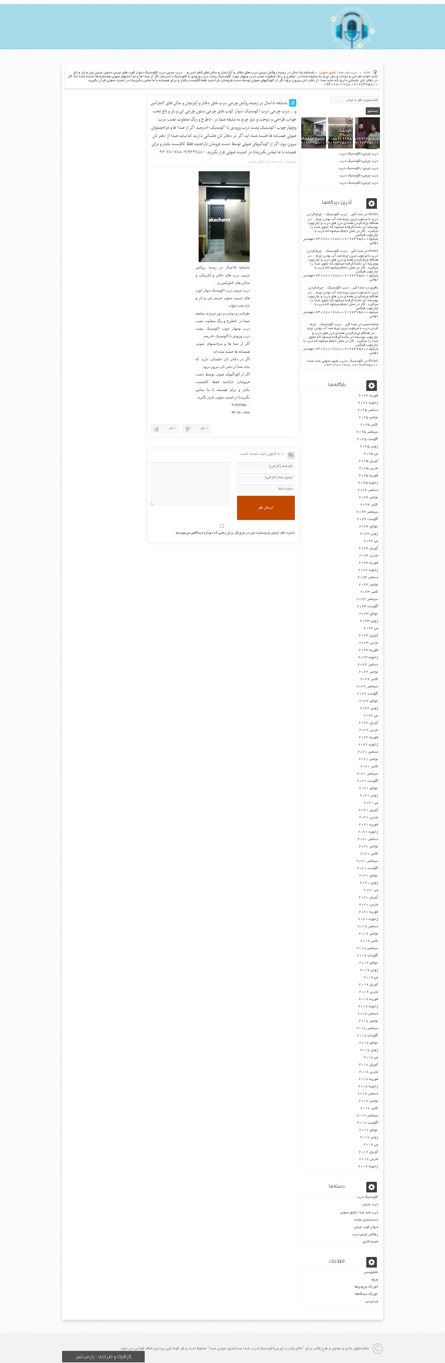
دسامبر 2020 (368, 839)
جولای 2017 (368, 1130)
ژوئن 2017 (369, 1137)
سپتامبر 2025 (367, 432)
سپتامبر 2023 (367, 599)
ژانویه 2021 (368, 832)
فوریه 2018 (368, 1079)
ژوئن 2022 (369, 708)
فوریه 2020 (368, 912)
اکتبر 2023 (369, 592)
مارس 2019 (368, 992)
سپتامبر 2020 (367, 861)
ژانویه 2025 (368, 483)
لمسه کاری (370, 1242)
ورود (374, 1279)
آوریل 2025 (368, 461)
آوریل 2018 (368, 1065)
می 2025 (371, 454)
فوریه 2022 (368, 737)
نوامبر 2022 (368, 672)
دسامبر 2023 (368, 577)
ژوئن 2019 (369, 970)
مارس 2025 (368, 468)
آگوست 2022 (367, 694)
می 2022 (371, 716)
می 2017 (371, 1145)
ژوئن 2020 (369, 883)
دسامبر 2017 (368, 1094)
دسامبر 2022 (368, 665)
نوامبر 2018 (368, 1021)
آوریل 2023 (368, 636)
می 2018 (371, 1057)
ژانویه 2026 (368, 403)
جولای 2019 (368, 963)
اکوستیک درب (367, 1197)
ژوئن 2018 (369, 1050)
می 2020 (371, 890)
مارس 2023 (368, 643)
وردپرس (371, 1301)
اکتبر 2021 (369, 766)
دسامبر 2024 (368, 490)
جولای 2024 (368, 526)
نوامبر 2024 (368, 497)
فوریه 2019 (368, 999)
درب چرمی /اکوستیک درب (358, 168)
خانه (367, 73)
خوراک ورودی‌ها (366, 1287)
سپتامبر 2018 (367, 1028)
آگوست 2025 (367, 439)
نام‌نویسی (371, 1272)
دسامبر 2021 (368, 752)
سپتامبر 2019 (367, 948)
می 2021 (371, 803)
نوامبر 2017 (368, 1101)
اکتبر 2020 (369, 854)
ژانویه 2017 (368, 1166)
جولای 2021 (368, 788)
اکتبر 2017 (369, 1108)
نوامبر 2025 (368, 417)
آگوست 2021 (367, 781)
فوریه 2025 (368, 476)
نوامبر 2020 (368, 846)
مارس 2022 (368, 730)
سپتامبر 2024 (367, 512)
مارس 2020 (368, 905)
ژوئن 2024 (369, 534)
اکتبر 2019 (369, 941)
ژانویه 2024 (368, 570)
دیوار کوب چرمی (366, 1227)
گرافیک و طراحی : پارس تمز (103, 1356)
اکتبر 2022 (369, 679)
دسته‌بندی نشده (366, 1220)
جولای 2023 (368, 614)
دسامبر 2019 (368, 926)
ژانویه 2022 (368, 745)
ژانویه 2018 (368, 1086)
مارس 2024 (368, 556)
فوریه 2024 (368, 563)
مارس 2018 (368, 1072)
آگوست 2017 (367, 1123)
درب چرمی (370, 1204)
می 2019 (371, 977)
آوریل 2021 (368, 810)
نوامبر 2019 (368, 934)
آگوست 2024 (367, 519)
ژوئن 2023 (369, 621)
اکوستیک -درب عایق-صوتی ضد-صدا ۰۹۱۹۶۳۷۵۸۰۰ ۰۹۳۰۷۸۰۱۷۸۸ (342, 363)
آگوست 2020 (367, 868)
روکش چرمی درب (365, 1234)
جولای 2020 (368, 876)
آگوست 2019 (367, 956)
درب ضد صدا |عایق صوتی (338, 73)
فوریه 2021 (368, 825)
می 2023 (371, 628)
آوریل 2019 (368, 985)
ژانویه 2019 (368, 1006)
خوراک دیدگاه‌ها (366, 1294)
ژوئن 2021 (369, 796)
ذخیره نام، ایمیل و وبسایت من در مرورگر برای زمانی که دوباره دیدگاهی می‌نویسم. (235, 533)
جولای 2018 (368, 1043)
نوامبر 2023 (368, 585)
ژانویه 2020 (368, 919)
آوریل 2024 (368, 548)
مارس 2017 (368, 1159)
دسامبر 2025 (368, 410)
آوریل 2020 (368, 897)
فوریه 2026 (368, 396)
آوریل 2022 (368, 723)
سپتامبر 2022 (367, 686)
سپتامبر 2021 (367, 774)
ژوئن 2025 (369, 446)
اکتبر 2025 (369, 425)
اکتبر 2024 (369, 505)
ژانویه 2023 (368, 657)
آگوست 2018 (367, 1036)
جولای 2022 (368, 701)
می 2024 (371, 541)
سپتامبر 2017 (367, 1116)
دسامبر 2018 (368, 1014)
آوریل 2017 (368, 1152)
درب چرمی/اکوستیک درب (359, 154)
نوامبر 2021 (368, 759)
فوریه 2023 (368, 650)
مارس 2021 (368, 817)
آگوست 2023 (367, 606)
